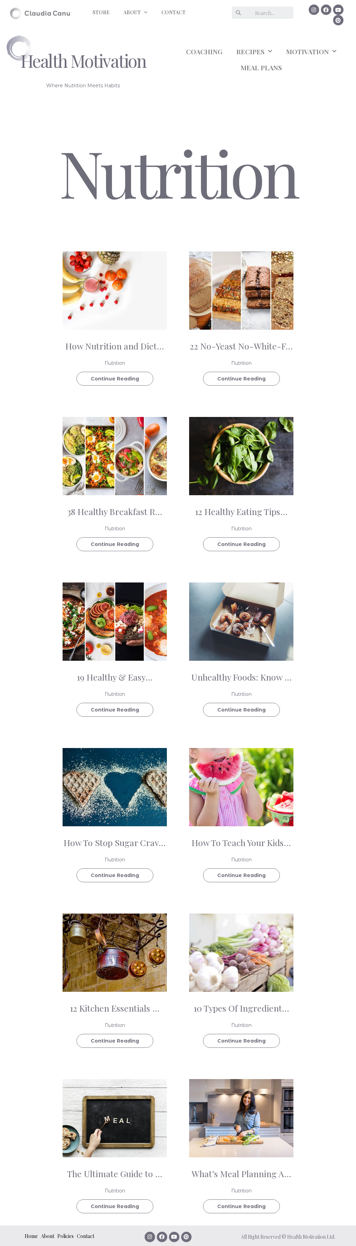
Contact (85, 1236)
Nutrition (115, 363)
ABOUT (132, 12)
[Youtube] (338, 10)
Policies (65, 1236)
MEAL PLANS (261, 67)
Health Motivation (83, 60)
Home (31, 1236)
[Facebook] (326, 10)
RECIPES (250, 51)
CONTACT (173, 12)
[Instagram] (314, 10)
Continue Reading (115, 379)
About (47, 1236)
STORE (101, 12)
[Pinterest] (338, 20)
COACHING (204, 51)
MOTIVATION (307, 51)
